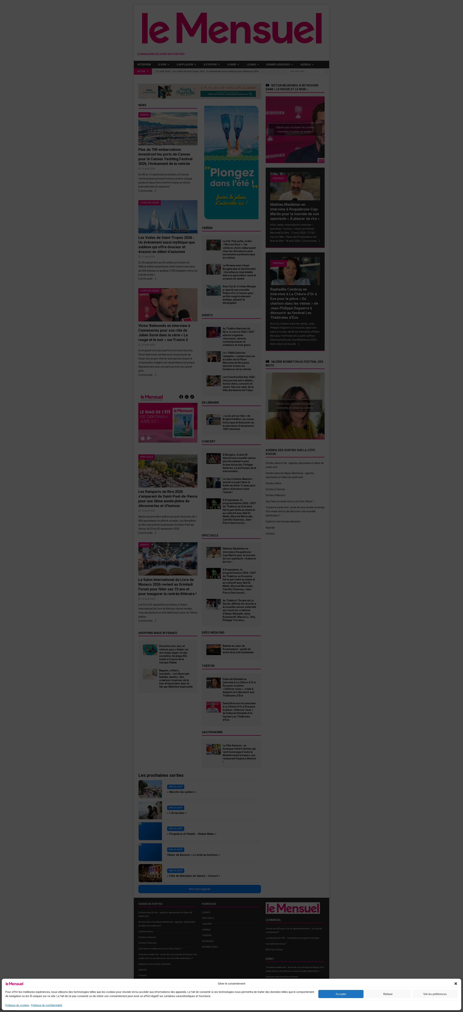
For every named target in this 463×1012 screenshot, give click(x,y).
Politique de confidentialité (46, 1005)
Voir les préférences (435, 994)
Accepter (341, 994)
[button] (456, 983)
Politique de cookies (17, 1005)
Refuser (388, 994)
